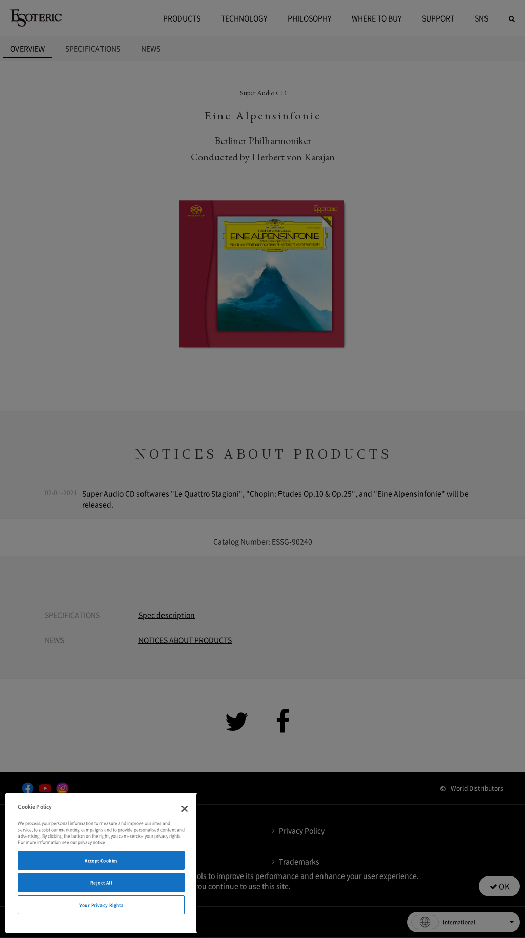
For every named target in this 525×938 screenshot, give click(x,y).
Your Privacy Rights (101, 905)
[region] (101, 863)
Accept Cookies (101, 860)
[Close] (184, 809)
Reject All (101, 882)
